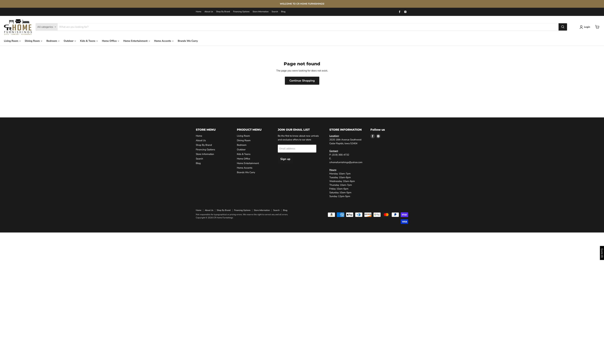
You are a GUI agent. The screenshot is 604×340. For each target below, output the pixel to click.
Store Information (260, 12)
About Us (208, 12)
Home (198, 12)
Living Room (11, 41)
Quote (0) (602, 253)
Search (275, 12)
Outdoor (69, 41)
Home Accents (163, 41)
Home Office (109, 41)
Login (587, 26)
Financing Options (241, 12)
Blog (283, 12)
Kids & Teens (88, 41)
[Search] (563, 27)
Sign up (285, 159)
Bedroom (52, 41)
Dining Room (32, 41)
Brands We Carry (188, 41)
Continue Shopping (302, 80)
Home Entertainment (135, 41)
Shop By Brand (223, 12)
